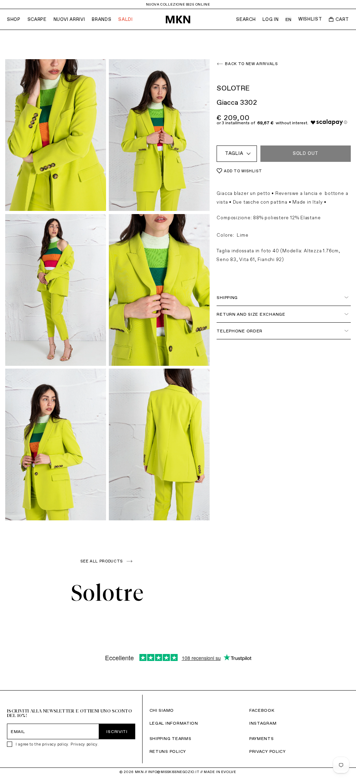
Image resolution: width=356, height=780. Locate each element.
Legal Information (173, 723)
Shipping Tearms (170, 738)
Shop (14, 19)
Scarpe (37, 19)
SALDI (125, 19)
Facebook (262, 710)
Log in (270, 19)
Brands (101, 19)
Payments (261, 738)
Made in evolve (220, 772)
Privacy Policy (267, 751)
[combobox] (237, 153)
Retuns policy (167, 751)
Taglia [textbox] (234, 153)
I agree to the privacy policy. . (57, 744)
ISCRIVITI (116, 731)
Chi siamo (161, 710)
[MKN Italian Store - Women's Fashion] (178, 19)
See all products (101, 561)
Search (246, 19)
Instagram (262, 723)
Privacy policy (84, 744)
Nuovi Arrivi (69, 19)
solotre (107, 593)
